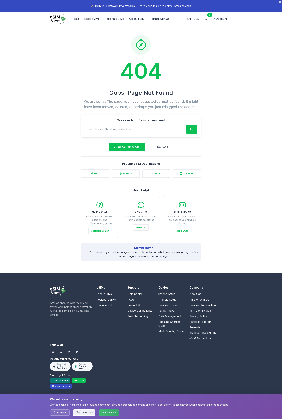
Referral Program (200, 321)
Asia (157, 173)
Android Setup (167, 299)
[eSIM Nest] (58, 290)
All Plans (189, 173)
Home (75, 18)
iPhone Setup (166, 294)
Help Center (134, 294)
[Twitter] (61, 353)
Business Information (202, 305)
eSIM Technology (200, 338)
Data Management (169, 316)
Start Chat (141, 227)
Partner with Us (159, 18)
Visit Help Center (100, 230)
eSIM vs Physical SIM (203, 333)
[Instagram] (69, 353)
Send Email (182, 230)
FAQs (130, 299)
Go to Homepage (129, 147)
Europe (127, 173)
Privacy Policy (198, 316)
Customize (61, 412)
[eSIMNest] (58, 19)
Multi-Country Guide (171, 331)
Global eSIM (137, 18)
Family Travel (166, 310)
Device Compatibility (139, 310)
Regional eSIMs (114, 18)
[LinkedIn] (77, 353)
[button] (221, 19)
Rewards (194, 327)
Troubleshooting (137, 316)
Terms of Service (200, 310)
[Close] (280, 2)
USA (97, 173)
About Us (195, 294)
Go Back (162, 147)
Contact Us (134, 305)
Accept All (110, 412)
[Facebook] (53, 353)
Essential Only (85, 412)
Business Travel (168, 305)
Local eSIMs (92, 18)
